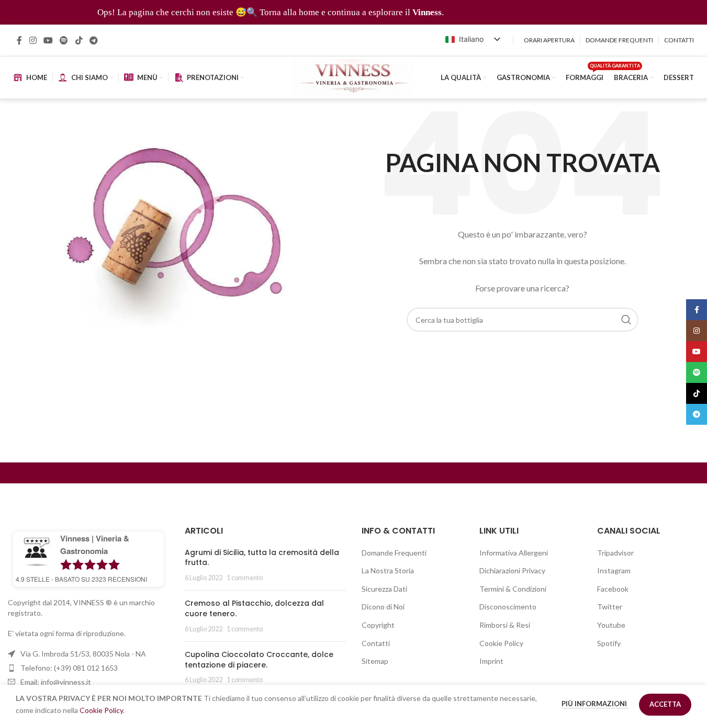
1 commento (245, 578)
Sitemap (375, 661)
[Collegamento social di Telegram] (93, 40)
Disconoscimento (507, 606)
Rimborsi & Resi (504, 624)
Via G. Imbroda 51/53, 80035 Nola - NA (83, 653)
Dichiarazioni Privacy (512, 570)
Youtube (611, 624)
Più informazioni (595, 703)
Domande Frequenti (394, 552)
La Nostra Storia (388, 570)
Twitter (609, 606)
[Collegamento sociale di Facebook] (19, 40)
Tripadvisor (615, 552)
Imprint (491, 661)
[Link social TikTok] (79, 40)
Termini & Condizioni (512, 588)
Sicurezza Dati (384, 588)
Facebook (613, 588)
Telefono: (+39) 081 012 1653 (69, 667)
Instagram (614, 570)
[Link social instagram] (33, 40)
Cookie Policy (501, 643)
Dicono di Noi (383, 606)
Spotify (609, 643)
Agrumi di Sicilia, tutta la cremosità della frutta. (262, 557)
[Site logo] (353, 76)
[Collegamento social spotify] (64, 40)
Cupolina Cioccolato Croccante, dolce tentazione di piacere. (259, 659)
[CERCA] (626, 320)
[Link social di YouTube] (48, 40)
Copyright (378, 624)
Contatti (376, 643)
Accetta (665, 704)
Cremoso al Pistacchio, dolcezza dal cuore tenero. (254, 608)
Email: (55, 681)
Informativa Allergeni (513, 552)
